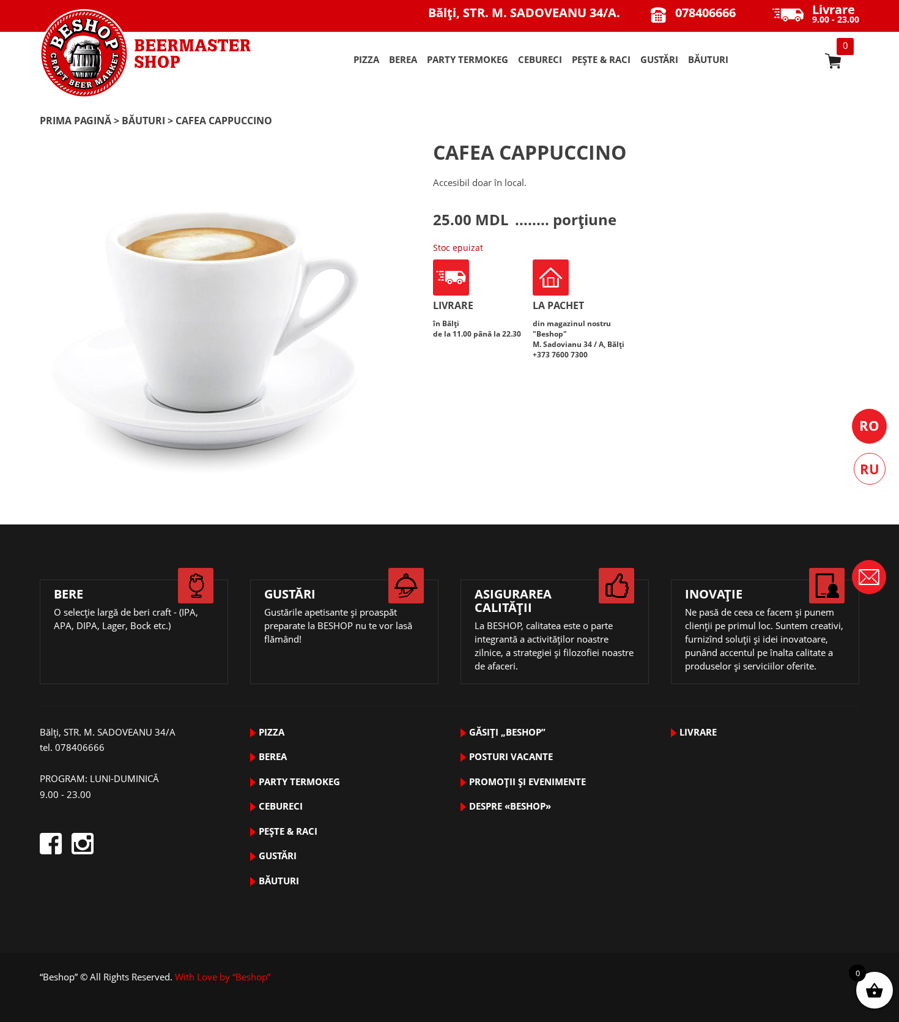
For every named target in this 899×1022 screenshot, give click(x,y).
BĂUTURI (708, 59)
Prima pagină (75, 120)
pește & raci (601, 59)
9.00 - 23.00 (835, 14)
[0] (833, 61)
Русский (870, 469)
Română (869, 426)
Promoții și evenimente (527, 781)
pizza (366, 59)
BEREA (403, 59)
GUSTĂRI (659, 59)
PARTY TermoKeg (467, 59)
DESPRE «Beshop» (510, 806)
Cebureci (540, 59)
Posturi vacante (511, 756)
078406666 (705, 12)
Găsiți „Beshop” (507, 732)
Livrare (698, 732)
